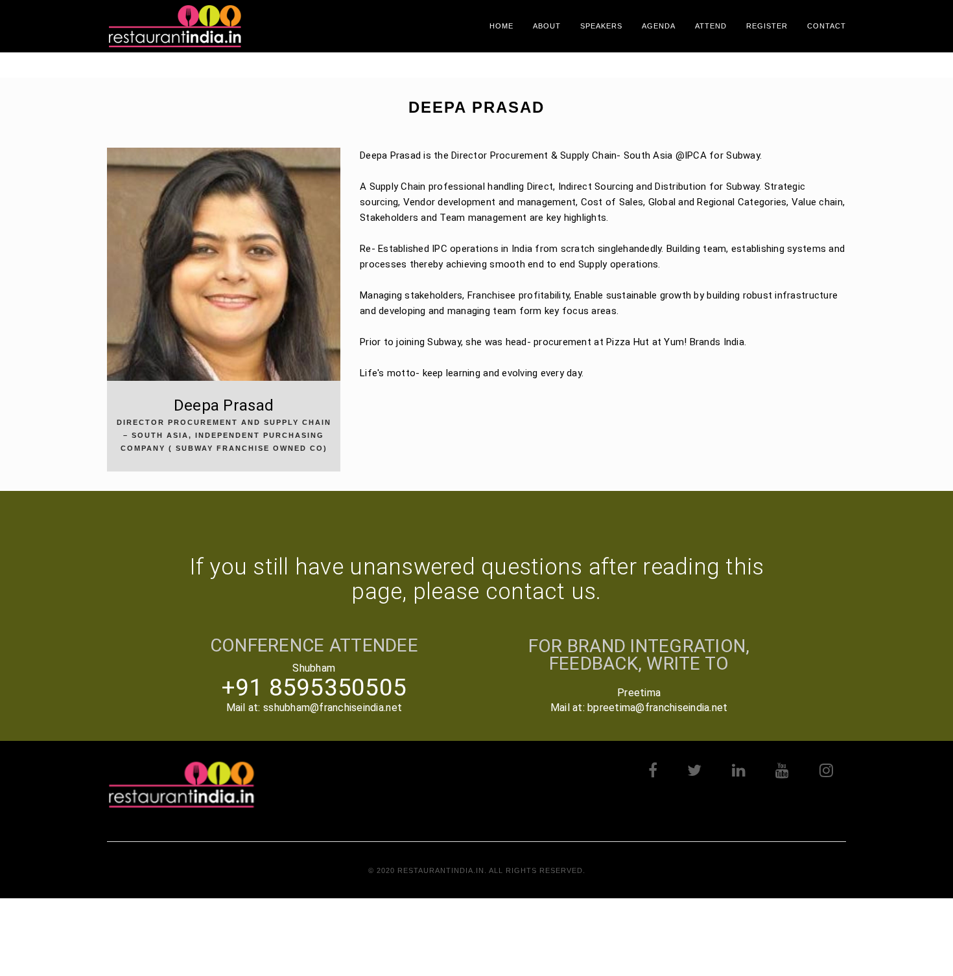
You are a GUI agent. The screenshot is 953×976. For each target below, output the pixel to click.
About (547, 26)
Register (767, 26)
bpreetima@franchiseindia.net (657, 707)
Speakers (601, 26)
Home (501, 26)
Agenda (659, 26)
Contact (826, 26)
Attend (711, 26)
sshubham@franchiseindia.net (332, 707)
